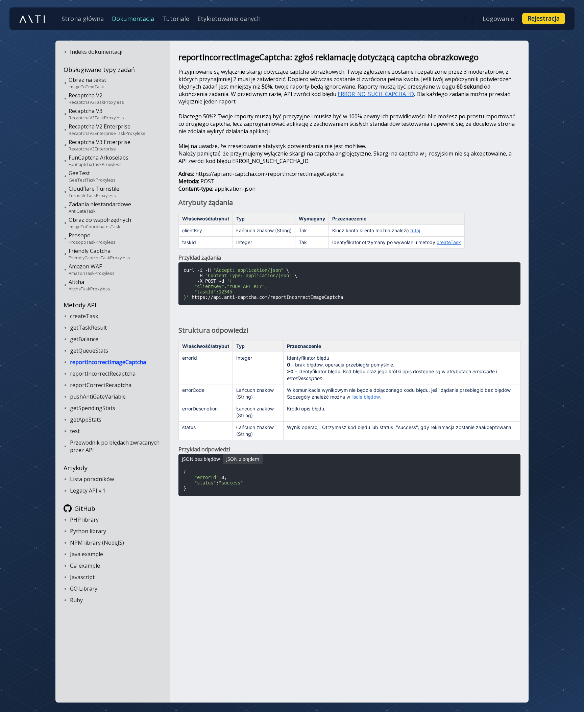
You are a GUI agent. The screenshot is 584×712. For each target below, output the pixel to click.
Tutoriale (175, 19)
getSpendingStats (92, 408)
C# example (85, 565)
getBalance (84, 339)
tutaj (415, 230)
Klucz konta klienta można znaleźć (376, 230)
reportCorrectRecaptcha (100, 385)
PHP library (84, 519)
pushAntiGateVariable (98, 396)
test (75, 431)
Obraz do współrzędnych (100, 223)
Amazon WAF (92, 269)
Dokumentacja (133, 19)
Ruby (76, 600)
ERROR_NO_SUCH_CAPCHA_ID (376, 94)
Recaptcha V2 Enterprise (107, 129)
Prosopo (92, 238)
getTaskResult (88, 327)
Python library (88, 531)
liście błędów (365, 397)
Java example (86, 554)
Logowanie (498, 19)
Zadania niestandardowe (100, 207)
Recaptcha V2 (96, 98)
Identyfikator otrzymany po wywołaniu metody (396, 242)
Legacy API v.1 (87, 490)
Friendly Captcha (99, 254)
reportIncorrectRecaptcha (103, 373)
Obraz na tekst (87, 83)
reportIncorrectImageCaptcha (108, 362)
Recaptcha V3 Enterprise (99, 145)
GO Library (83, 588)
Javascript (82, 577)
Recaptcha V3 (96, 114)
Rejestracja (544, 18)
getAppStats (85, 419)
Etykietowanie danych (229, 19)
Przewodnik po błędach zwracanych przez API (115, 446)
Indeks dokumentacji (96, 51)
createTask (84, 316)
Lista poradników (92, 479)
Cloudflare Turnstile (94, 191)
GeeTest (92, 176)
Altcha (89, 285)
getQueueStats (89, 350)
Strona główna (83, 19)
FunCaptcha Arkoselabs (98, 160)
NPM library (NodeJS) (97, 542)
